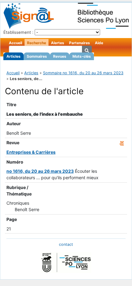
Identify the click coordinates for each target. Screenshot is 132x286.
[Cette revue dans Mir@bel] (121, 142)
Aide (99, 43)
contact (66, 244)
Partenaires (79, 43)
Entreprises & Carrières (31, 152)
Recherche (36, 43)
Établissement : (18, 32)
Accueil (15, 43)
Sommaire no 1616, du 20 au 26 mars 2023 (83, 73)
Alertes (57, 43)
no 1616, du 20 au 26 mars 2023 (40, 171)
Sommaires (37, 56)
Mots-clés (81, 56)
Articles (13, 56)
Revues (59, 56)
